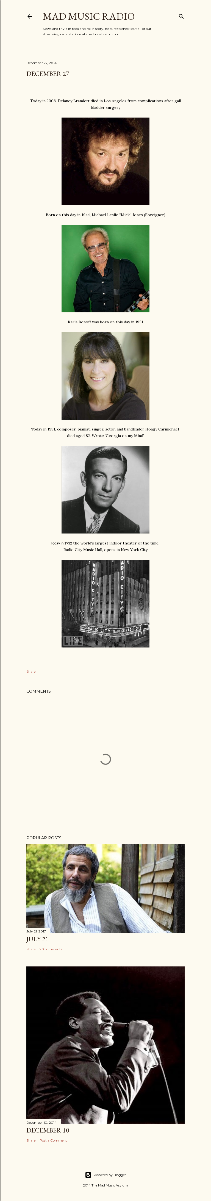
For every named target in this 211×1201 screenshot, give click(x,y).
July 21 (37, 939)
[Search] (181, 15)
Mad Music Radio (89, 16)
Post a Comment (53, 1140)
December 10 (47, 1130)
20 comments (51, 949)
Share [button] (30, 671)
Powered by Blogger (110, 1175)
